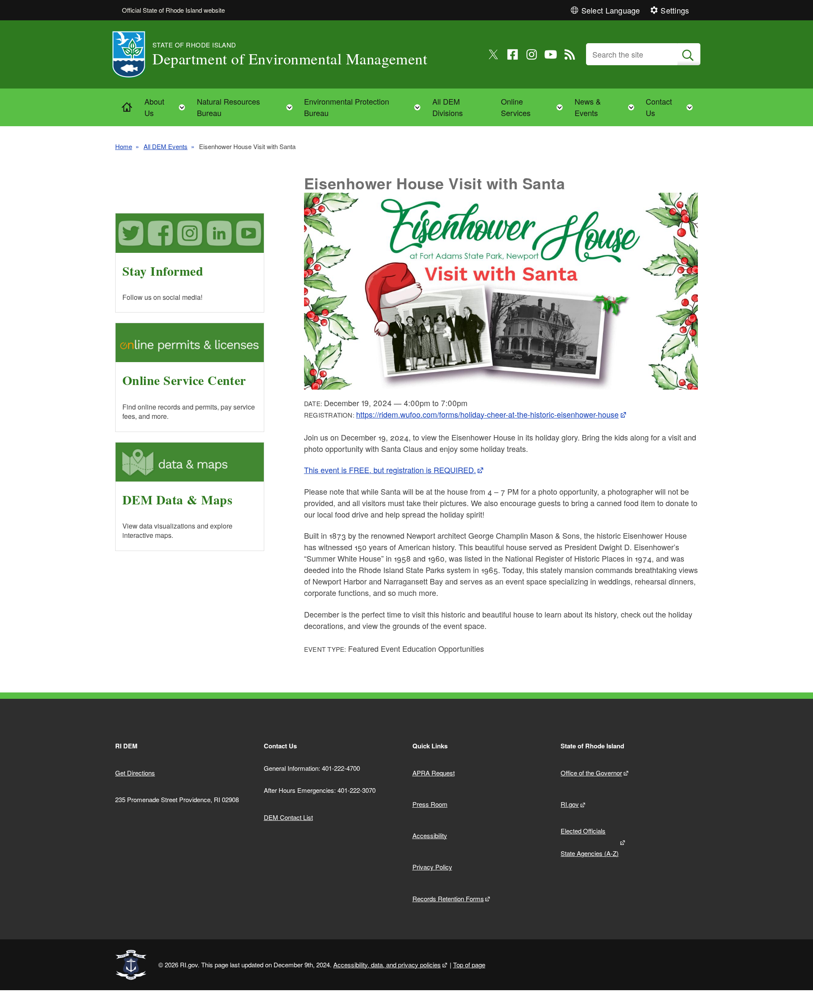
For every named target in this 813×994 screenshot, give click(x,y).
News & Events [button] (607, 107)
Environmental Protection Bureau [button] (365, 107)
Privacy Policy (432, 866)
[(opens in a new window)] (493, 54)
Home (123, 146)
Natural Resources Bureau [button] (247, 107)
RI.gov (570, 804)
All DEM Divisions (447, 107)
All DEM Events (166, 146)
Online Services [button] (534, 107)
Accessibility (429, 835)
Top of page (469, 964)
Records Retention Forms (448, 898)
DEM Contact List (288, 817)
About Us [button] (167, 107)
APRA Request (433, 772)
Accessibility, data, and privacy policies (387, 964)
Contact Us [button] (672, 107)
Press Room (430, 804)
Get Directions (135, 772)
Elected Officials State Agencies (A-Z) (590, 842)
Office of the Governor (591, 772)
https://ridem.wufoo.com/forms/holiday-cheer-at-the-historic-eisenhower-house (487, 414)
